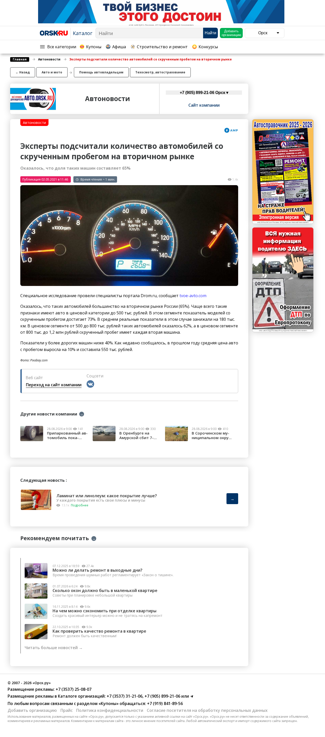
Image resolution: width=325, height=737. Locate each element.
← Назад (22, 72)
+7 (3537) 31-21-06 (124, 696)
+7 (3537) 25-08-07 (73, 689)
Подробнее (79, 505)
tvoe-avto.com (193, 295)
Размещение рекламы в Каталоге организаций (56, 696)
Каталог (82, 33)
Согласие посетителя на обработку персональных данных (207, 710)
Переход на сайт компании (54, 385)
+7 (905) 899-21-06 (161, 696)
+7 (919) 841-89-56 (164, 703)
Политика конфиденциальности (109, 710)
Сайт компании (204, 105)
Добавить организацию (32, 710)
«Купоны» (109, 703)
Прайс (66, 710)
